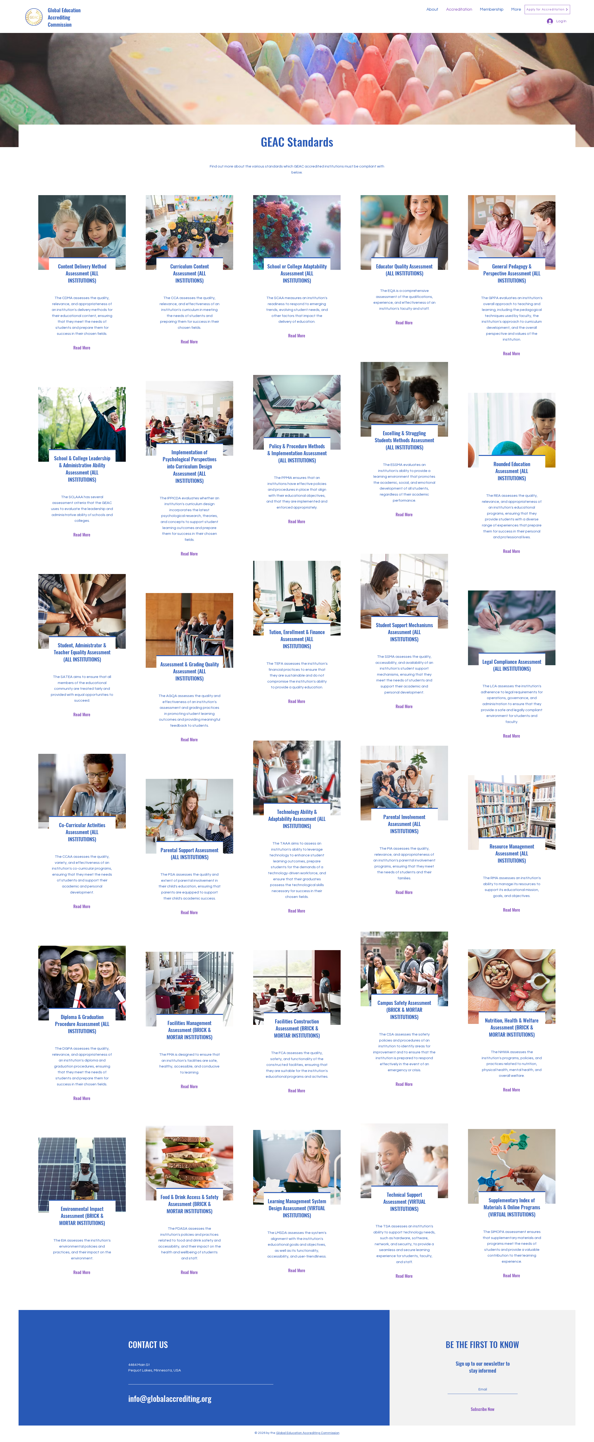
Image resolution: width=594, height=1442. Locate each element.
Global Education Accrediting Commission (64, 17)
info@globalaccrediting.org (169, 1398)
